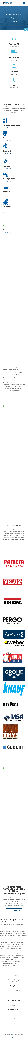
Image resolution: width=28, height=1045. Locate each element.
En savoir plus (7, 128)
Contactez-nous (14, 910)
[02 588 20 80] (26, 30)
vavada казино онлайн (12, 928)
